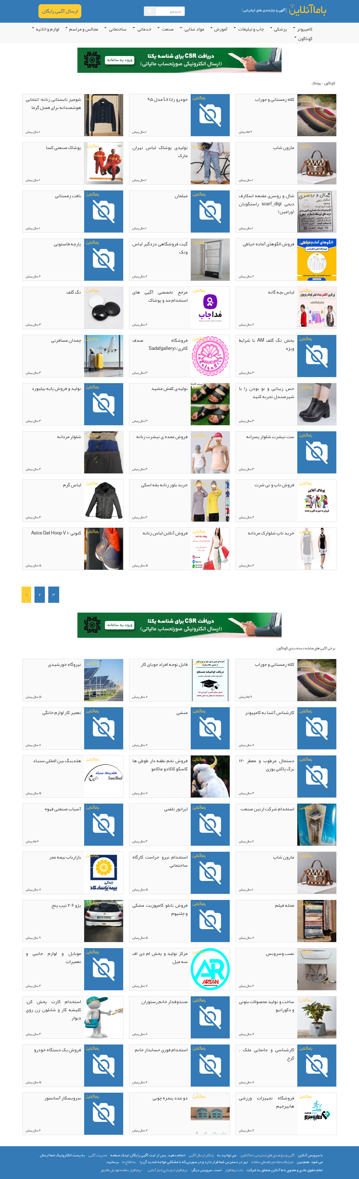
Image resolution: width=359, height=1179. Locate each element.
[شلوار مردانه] (103, 452)
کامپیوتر (304, 29)
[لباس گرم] (103, 501)
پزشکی (280, 29)
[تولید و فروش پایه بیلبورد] (103, 404)
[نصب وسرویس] (316, 969)
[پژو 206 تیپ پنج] (103, 921)
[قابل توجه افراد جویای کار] (210, 680)
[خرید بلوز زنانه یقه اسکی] (210, 501)
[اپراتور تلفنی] (210, 825)
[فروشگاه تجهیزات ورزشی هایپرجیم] (316, 1114)
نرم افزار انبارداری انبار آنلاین (167, 1170)
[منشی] (210, 728)
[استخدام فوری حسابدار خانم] (210, 1066)
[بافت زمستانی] (103, 211)
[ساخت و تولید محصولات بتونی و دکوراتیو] (316, 1017)
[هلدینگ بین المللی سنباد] (103, 776)
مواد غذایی (194, 29)
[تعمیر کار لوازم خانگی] (103, 728)
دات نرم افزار (234, 1170)
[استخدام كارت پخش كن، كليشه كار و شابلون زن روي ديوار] (103, 1017)
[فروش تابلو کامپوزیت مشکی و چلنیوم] (210, 921)
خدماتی (144, 29)
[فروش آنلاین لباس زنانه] (210, 549)
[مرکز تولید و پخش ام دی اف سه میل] (210, 969)
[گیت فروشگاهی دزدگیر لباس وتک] (210, 260)
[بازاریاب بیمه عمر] (103, 873)
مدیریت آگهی (97, 1155)
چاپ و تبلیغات (251, 29)
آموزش (220, 29)
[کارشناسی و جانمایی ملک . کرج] (316, 1066)
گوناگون (305, 38)
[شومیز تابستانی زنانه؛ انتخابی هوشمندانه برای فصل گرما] (103, 115)
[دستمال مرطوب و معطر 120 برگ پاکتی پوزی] (316, 776)
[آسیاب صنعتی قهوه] (103, 825)
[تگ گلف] (103, 308)
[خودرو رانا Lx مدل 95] (210, 115)
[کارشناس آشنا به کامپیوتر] (316, 728)
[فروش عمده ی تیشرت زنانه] (210, 452)
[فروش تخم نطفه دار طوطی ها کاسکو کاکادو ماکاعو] (210, 776)
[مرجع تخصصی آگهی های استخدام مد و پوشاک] (210, 308)
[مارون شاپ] (316, 163)
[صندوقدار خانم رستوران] (210, 1017)
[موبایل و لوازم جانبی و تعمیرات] (103, 969)
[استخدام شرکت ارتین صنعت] (316, 825)
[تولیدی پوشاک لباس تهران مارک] (210, 163)
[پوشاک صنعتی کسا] (103, 163)
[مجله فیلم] (316, 921)
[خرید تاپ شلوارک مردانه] (316, 549)
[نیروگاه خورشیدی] (103, 680)
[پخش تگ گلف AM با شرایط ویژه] (316, 356)
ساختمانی (117, 29)
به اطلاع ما (129, 1162)
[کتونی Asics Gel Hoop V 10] (103, 549)
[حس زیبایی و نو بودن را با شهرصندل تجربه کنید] (316, 404)
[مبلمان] (210, 211)
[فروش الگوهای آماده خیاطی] (316, 260)
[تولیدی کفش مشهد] (210, 404)
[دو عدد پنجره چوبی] (210, 1114)
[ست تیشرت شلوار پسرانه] (316, 452)
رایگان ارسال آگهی (201, 1155)
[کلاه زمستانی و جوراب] (316, 115)
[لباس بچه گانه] (316, 308)
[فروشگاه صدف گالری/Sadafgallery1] (210, 356)
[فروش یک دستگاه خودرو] (103, 1066)
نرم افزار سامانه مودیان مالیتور (120, 1170)
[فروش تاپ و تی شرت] (316, 501)
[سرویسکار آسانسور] (103, 1114)
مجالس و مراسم (83, 29)
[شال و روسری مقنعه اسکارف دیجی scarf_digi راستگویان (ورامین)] (316, 211)
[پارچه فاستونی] (103, 260)
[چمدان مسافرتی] (103, 356)
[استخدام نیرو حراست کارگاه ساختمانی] (210, 873)
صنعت (167, 29)
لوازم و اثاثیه (47, 29)
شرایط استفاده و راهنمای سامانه (272, 1162)
